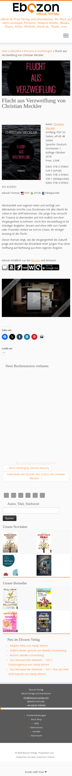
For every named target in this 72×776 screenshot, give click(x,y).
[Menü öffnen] (66, 36)
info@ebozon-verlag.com (36, 697)
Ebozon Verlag (30, 752)
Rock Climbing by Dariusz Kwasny (27, 468)
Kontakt (36, 731)
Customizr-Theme (45, 757)
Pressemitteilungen (36, 715)
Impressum (36, 735)
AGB (36, 723)
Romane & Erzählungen (38, 51)
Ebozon (35, 260)
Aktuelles (15, 51)
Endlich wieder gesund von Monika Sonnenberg (38, 650)
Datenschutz (36, 727)
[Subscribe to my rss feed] (6, 747)
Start (5, 51)
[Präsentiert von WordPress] (55, 752)
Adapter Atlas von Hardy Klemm (29, 645)
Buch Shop (36, 719)
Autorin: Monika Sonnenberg (27, 655)
